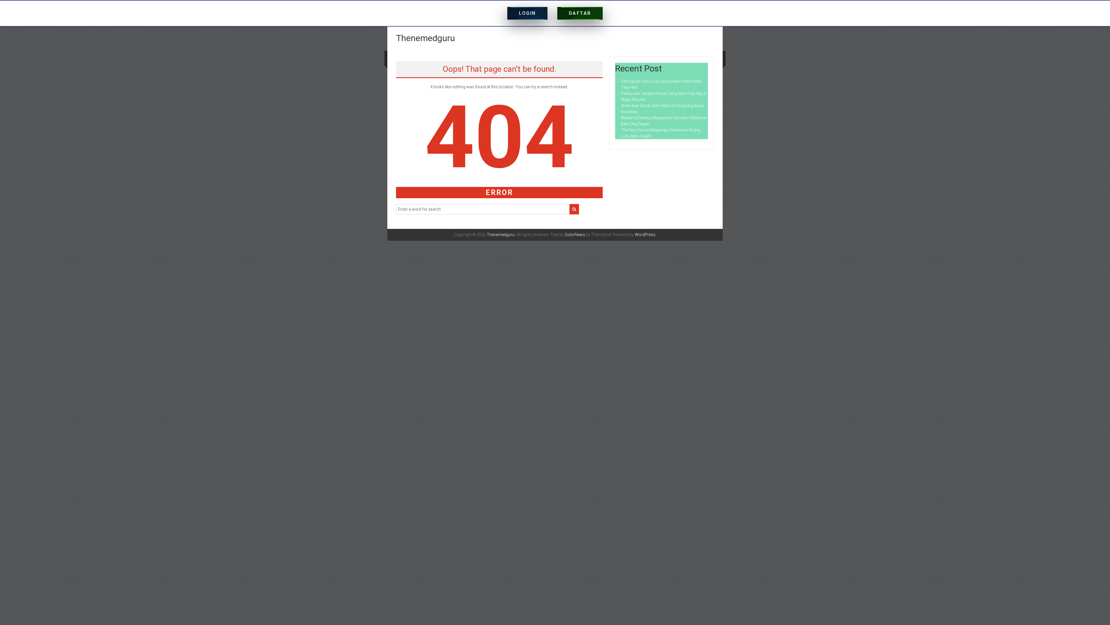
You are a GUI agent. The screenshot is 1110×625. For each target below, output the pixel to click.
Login (527, 13)
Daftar (580, 13)
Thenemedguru (425, 38)
